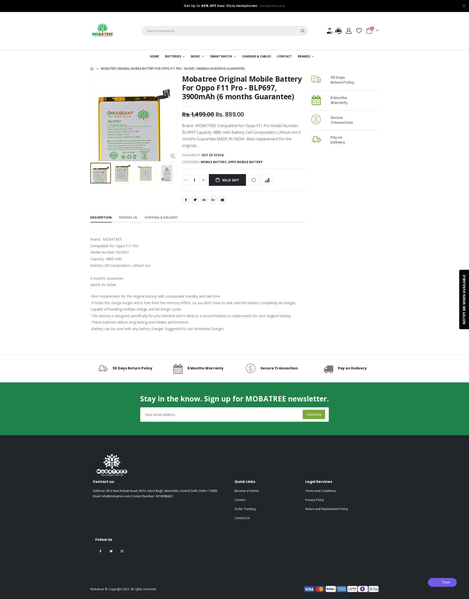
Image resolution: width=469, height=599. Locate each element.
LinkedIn (204, 200)
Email (222, 200)
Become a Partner (246, 491)
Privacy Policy (314, 500)
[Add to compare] (267, 180)
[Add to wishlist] (254, 180)
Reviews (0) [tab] (128, 217)
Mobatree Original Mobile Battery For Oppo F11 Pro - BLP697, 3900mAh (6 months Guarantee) (242, 87)
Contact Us (242, 518)
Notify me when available (464, 299)
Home (92, 69)
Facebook (186, 200)
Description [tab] (101, 217)
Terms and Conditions (320, 491)
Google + (213, 200)
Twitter (195, 200)
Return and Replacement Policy (326, 509)
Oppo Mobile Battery (245, 162)
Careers (239, 500)
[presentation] (95, 173)
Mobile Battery (213, 162)
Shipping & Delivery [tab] (161, 217)
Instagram (121, 551)
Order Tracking (245, 509)
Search (303, 31)
